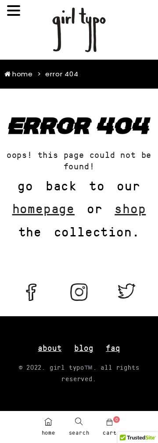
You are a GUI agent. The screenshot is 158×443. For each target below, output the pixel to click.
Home (22, 74)
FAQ (113, 347)
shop (130, 208)
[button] (15, 11)
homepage (43, 208)
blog (83, 347)
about (49, 347)
